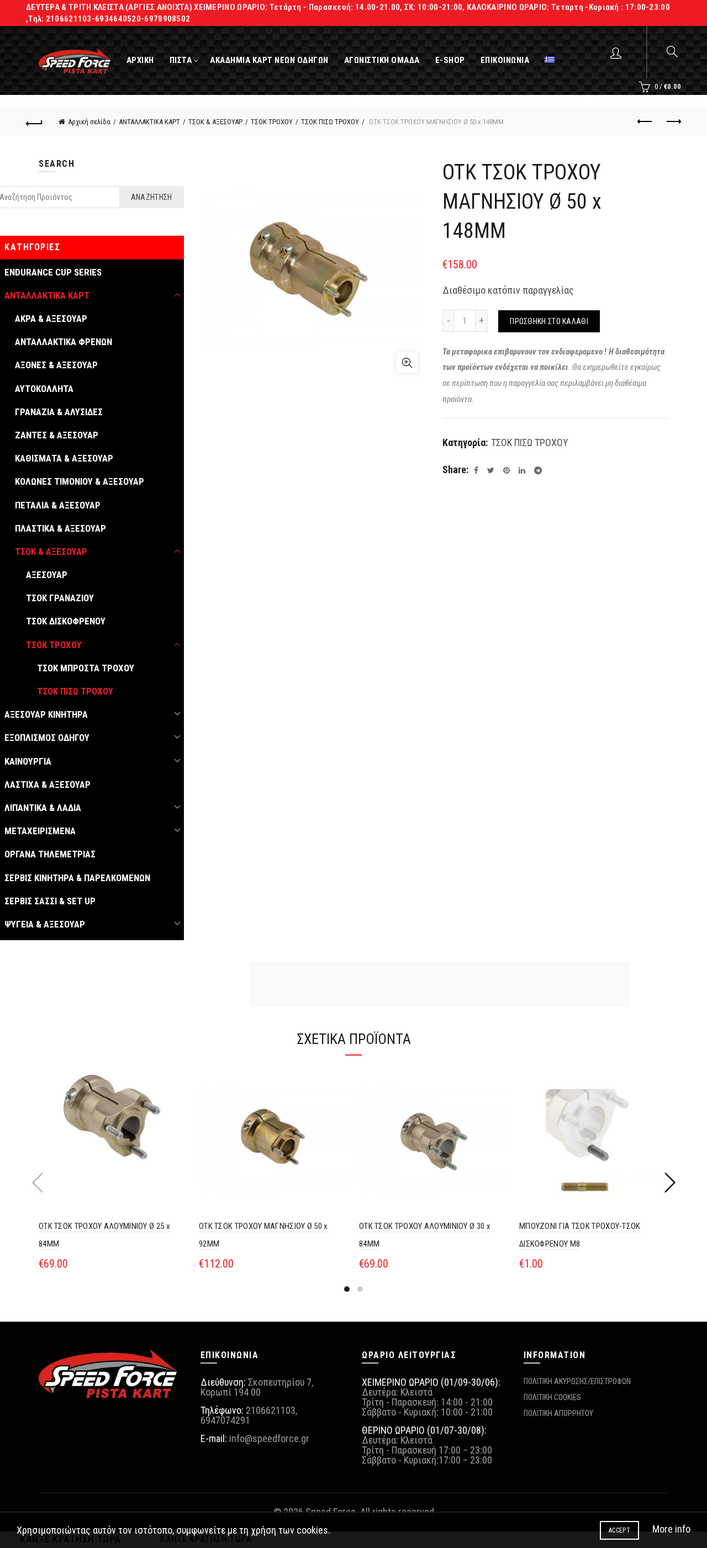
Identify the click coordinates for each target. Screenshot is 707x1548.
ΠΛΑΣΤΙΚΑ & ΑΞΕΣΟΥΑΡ (60, 528)
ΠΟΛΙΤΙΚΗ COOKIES (552, 1397)
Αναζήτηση (151, 197)
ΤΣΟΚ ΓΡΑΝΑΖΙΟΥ (60, 597)
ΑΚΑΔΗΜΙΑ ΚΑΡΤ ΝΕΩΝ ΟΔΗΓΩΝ (269, 60)
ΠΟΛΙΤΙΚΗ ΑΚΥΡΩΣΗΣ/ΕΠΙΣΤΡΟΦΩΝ (577, 1381)
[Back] (34, 122)
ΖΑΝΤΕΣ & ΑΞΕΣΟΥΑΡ (56, 435)
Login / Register (617, 52)
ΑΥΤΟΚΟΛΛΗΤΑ (44, 388)
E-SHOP (450, 60)
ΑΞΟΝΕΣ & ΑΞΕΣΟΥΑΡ (56, 364)
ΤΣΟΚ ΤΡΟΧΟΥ (272, 122)
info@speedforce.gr (269, 1438)
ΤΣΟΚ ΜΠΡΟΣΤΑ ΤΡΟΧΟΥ (85, 668)
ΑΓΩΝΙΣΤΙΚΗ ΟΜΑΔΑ (382, 60)
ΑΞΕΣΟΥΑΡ (46, 574)
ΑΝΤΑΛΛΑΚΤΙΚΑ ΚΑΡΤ (149, 122)
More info (671, 1529)
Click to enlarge (407, 362)
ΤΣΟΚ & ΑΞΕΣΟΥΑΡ (215, 122)
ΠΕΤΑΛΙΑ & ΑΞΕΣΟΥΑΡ (58, 505)
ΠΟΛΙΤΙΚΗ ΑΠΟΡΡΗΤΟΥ (558, 1413)
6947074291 (225, 1420)
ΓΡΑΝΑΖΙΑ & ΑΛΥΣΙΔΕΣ (59, 411)
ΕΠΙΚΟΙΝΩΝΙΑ (505, 60)
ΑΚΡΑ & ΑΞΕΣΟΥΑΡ (51, 318)
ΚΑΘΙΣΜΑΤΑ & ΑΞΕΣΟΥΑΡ (64, 458)
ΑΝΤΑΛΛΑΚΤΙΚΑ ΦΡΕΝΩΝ (63, 341)
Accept (619, 1530)
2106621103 (271, 1410)
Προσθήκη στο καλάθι (549, 321)
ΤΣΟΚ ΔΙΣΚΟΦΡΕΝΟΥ (65, 621)
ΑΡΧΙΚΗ (140, 60)
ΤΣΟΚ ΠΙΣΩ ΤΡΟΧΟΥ (330, 122)
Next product (673, 122)
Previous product (645, 122)
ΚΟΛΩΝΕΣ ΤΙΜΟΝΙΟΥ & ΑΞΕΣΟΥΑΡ (79, 481)
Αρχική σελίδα (89, 122)
